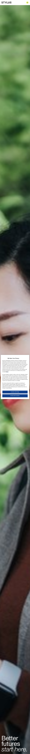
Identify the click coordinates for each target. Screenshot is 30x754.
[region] (15, 377)
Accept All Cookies (15, 395)
